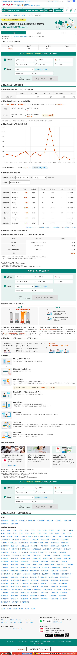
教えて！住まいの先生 (18, 629)
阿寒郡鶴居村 (44, 599)
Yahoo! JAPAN (50, 1)
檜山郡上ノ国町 (44, 543)
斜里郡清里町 (43, 577)
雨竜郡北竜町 (67, 558)
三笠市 (51, 533)
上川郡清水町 (4, 592)
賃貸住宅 (4, 10)
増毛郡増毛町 (66, 568)
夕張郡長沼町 (56, 555)
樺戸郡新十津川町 (25, 558)
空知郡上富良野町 (25, 564)
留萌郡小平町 (4, 571)
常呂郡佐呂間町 (15, 580)
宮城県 (15, 609)
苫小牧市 (71, 530)
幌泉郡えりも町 (5, 589)
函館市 (3, 530)
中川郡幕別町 (63, 592)
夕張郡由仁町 (47, 555)
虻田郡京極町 (47, 549)
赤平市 (27, 533)
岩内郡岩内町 (4, 552)
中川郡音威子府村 (35, 568)
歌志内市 (9, 536)
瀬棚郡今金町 (14, 546)
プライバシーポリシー (11, 641)
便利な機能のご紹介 (58, 622)
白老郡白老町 (43, 583)
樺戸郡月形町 (4, 558)
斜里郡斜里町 (33, 577)
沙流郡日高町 (25, 586)
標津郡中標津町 (5, 602)
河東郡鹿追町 (57, 589)
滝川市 (69, 533)
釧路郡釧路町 (62, 596)
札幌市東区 (22, 520)
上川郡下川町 (14, 568)
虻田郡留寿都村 (26, 549)
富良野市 (23, 536)
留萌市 (64, 530)
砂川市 (3, 536)
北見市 (39, 530)
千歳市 (63, 533)
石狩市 (55, 536)
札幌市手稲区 (4, 523)
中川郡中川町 (45, 568)
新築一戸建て (28, 10)
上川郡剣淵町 (4, 568)
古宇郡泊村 (14, 552)
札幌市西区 (58, 520)
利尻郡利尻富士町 (66, 574)
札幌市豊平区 (41, 520)
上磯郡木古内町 (45, 539)
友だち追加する (47, 621)
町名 (13, 178)
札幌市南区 (50, 520)
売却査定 (51, 10)
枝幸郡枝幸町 (26, 574)
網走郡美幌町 (14, 577)
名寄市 (45, 533)
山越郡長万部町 (23, 543)
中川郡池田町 (4, 596)
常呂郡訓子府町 (64, 577)
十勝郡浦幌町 (53, 596)
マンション (63, 33)
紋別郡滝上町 (44, 580)
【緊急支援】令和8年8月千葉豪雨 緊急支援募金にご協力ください (16, 1)
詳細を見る (11, 465)
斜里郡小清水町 (53, 577)
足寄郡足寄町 (33, 596)
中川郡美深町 (24, 568)
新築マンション (11, 10)
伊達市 (41, 536)
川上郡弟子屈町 (34, 599)
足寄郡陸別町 (43, 596)
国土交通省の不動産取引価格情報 (21, 36)
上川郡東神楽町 (25, 561)
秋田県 (21, 609)
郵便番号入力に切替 (42, 69)
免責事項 (49, 641)
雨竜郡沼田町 (4, 561)
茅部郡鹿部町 (65, 539)
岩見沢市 (51, 530)
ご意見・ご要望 (56, 641)
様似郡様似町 (63, 586)
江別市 (21, 533)
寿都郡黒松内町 (55, 546)
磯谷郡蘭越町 (65, 546)
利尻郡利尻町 (55, 574)
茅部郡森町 (4, 543)
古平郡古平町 (43, 552)
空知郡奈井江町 (26, 555)
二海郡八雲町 (13, 543)
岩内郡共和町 (67, 549)
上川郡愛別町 (54, 561)
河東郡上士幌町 (47, 589)
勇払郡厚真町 (53, 583)
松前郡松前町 (15, 539)
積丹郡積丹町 (33, 552)
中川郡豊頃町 (14, 596)
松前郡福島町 (25, 539)
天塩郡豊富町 (36, 574)
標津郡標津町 (15, 602)
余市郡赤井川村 (5, 555)
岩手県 (9, 609)
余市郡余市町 (62, 552)
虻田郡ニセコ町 (5, 549)
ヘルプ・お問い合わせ (66, 641)
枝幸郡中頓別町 (16, 574)
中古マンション (20, 10)
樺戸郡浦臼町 (14, 558)
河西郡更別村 (35, 592)
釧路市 (27, 530)
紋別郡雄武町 (4, 583)
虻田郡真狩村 (15, 549)
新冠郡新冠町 (44, 586)
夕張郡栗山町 (66, 555)
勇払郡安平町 (4, 586)
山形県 (27, 609)
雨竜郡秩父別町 (47, 558)
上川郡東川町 (4, 564)
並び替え (4, 182)
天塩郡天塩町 (54, 571)
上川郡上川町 (63, 561)
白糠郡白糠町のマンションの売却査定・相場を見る (38, 227)
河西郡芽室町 (14, 592)
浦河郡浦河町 (54, 586)
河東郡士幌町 (37, 589)
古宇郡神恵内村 (23, 552)
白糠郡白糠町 (54, 599)
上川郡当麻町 (35, 561)
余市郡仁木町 (53, 552)
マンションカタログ (6, 629)
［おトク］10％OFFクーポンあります (31, 5)
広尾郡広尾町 (54, 592)
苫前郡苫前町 (14, 571)
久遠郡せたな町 (25, 546)
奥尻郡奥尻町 (4, 546)
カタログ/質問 (58, 10)
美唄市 (9, 533)
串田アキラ (70, 1)
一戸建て (38, 33)
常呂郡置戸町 (4, 580)
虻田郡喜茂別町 (37, 549)
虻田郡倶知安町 (57, 549)
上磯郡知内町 (35, 539)
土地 (46, 10)
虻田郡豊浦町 (24, 583)
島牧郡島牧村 (35, 546)
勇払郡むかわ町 (15, 586)
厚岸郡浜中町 (14, 599)
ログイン (19, 5)
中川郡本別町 (24, 596)
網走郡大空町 (14, 583)
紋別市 (33, 533)
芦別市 (15, 533)
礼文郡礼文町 (45, 574)
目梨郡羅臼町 (25, 602)
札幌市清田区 (14, 523)
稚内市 (3, 533)
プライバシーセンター (23, 641)
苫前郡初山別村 (34, 571)
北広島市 (48, 536)
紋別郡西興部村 (64, 580)
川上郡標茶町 (24, 599)
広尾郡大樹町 (44, 592)
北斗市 (61, 536)
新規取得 (27, 4)
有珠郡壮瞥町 (33, 583)
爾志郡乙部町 (65, 543)
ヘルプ (56, 1)
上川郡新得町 (67, 589)
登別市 (29, 536)
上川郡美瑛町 (14, 564)
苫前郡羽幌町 (24, 571)
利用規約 (32, 641)
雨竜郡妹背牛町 (37, 558)
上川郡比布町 (44, 561)
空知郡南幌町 (15, 555)
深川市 (16, 536)
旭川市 (15, 530)
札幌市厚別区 (67, 520)
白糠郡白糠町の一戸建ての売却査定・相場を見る (64, 227)
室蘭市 (21, 530)
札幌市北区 (14, 520)
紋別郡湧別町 (35, 580)
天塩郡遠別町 (44, 571)
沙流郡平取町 (35, 586)
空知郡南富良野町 (49, 564)
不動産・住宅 (4, 620)
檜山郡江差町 (33, 543)
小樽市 (9, 530)
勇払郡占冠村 (60, 564)
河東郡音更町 (27, 589)
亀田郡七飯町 (55, 539)
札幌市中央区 (4, 520)
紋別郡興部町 (54, 580)
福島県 (33, 609)
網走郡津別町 (24, 577)
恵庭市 (35, 536)
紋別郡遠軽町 (25, 580)
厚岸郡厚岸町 (4, 599)
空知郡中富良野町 (37, 564)
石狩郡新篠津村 (5, 539)
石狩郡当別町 (68, 536)
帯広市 (33, 530)
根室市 (57, 533)
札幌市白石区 (31, 520)
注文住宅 (42, 10)
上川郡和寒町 (69, 564)
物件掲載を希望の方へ (40, 641)
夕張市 (45, 530)
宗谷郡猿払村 (63, 571)
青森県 (3, 609)
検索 (74, 1)
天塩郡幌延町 (4, 577)
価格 (31, 178)
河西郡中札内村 (25, 592)
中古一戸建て (35, 10)
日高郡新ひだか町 (17, 589)
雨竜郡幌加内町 (56, 568)
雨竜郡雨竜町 (57, 558)
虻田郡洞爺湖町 (63, 583)
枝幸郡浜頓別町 (5, 574)
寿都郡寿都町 (44, 546)
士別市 (39, 533)
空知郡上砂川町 (37, 555)
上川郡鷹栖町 (14, 561)
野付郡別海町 (63, 599)
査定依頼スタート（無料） (45, 79)
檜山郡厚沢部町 (55, 543)
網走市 (58, 530)
